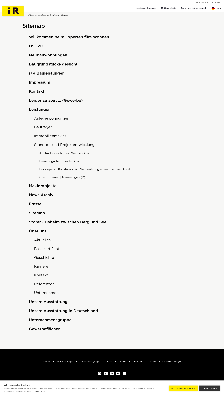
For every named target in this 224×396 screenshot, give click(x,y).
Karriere (41, 266)
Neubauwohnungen (48, 55)
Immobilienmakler (50, 136)
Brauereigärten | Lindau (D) (59, 161)
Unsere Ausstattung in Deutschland (63, 310)
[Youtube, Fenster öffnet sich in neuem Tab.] (118, 374)
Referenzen (44, 284)
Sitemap (64, 15)
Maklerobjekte (43, 185)
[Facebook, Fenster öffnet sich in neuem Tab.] (106, 374)
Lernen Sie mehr (40, 391)
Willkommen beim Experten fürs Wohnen (43, 15)
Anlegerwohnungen (51, 118)
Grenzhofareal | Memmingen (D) (62, 177)
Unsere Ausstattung (48, 301)
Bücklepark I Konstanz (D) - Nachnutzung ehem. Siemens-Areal (84, 169)
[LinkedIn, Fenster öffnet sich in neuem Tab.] (112, 374)
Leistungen (202, 2)
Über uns (215, 2)
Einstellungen (210, 388)
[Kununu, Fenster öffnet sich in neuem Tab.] (124, 374)
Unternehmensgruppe (50, 319)
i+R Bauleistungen (47, 73)
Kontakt (36, 91)
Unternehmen (46, 293)
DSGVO (36, 46)
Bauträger (43, 127)
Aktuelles (42, 240)
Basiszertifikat (46, 249)
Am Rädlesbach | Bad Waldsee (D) (64, 153)
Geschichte (44, 257)
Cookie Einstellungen (171, 362)
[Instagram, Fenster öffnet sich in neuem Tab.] (99, 374)
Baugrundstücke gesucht (53, 64)
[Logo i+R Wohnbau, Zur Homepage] (13, 11)
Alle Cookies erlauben (183, 388)
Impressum (39, 82)
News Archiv (41, 194)
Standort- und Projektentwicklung (64, 144)
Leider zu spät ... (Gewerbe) (56, 100)
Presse (35, 203)
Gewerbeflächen (45, 329)
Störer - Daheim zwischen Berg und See (67, 222)
